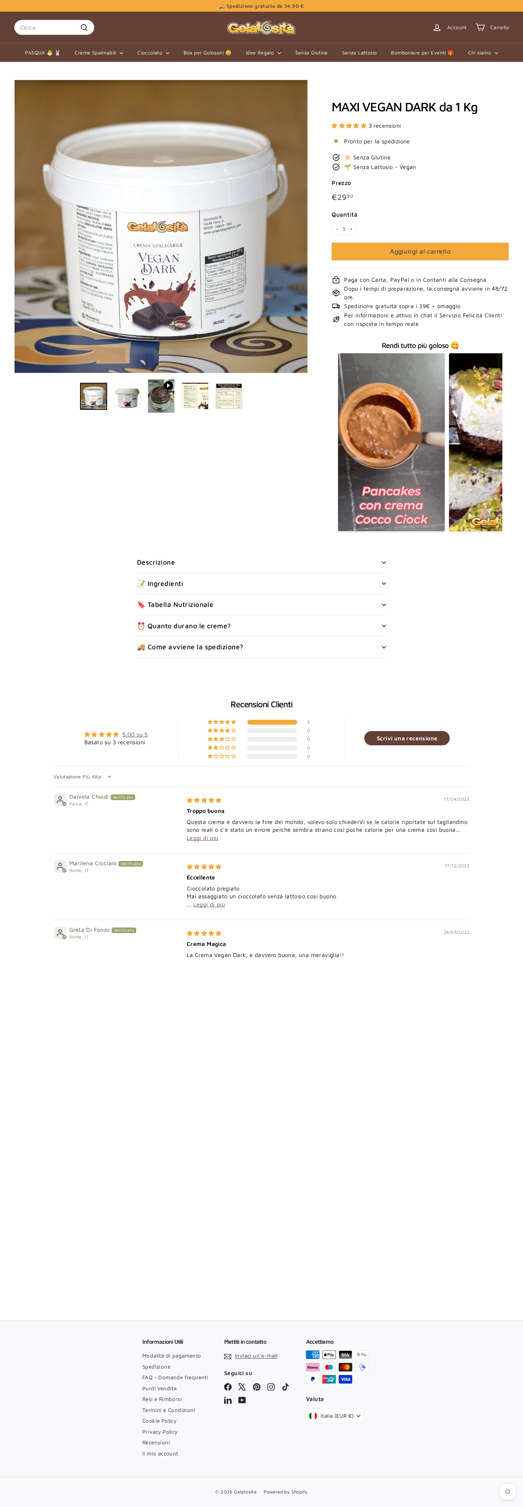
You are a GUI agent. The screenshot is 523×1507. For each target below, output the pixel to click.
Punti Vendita (159, 1388)
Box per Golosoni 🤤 (208, 52)
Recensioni (156, 1442)
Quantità (345, 214)
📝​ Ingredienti (160, 583)
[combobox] (54, 27)
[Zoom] (161, 226)
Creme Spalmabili (96, 52)
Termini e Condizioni (168, 1410)
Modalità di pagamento (171, 1356)
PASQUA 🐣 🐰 (42, 52)
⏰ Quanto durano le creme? (184, 626)
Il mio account (160, 1453)
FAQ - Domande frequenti (175, 1377)
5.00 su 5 (135, 734)
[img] (204, 800)
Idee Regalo (261, 52)
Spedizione (156, 1367)
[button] (350, 125)
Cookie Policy (159, 1421)
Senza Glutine (311, 52)
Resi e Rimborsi (162, 1399)
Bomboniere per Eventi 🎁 (422, 52)
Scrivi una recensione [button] (407, 738)
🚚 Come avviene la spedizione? (190, 647)
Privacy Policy (160, 1432)
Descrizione (156, 562)
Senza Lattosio (359, 52)
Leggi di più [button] (202, 838)
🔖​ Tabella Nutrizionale (175, 604)
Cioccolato (150, 52)
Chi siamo (480, 52)
